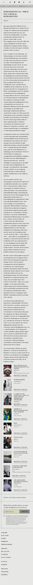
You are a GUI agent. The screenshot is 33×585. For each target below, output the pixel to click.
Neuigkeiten (4, 541)
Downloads (4, 554)
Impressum (4, 568)
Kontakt (3, 538)
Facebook (4, 561)
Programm (4, 532)
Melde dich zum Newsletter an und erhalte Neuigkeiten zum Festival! (16, 506)
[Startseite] (17, 2)
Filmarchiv (4, 548)
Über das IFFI (5, 551)
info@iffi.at (4, 574)
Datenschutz (5, 571)
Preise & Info (5, 535)
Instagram (4, 564)
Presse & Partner (6, 557)
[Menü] (3, 2)
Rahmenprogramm (6, 544)
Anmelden (24, 511)
